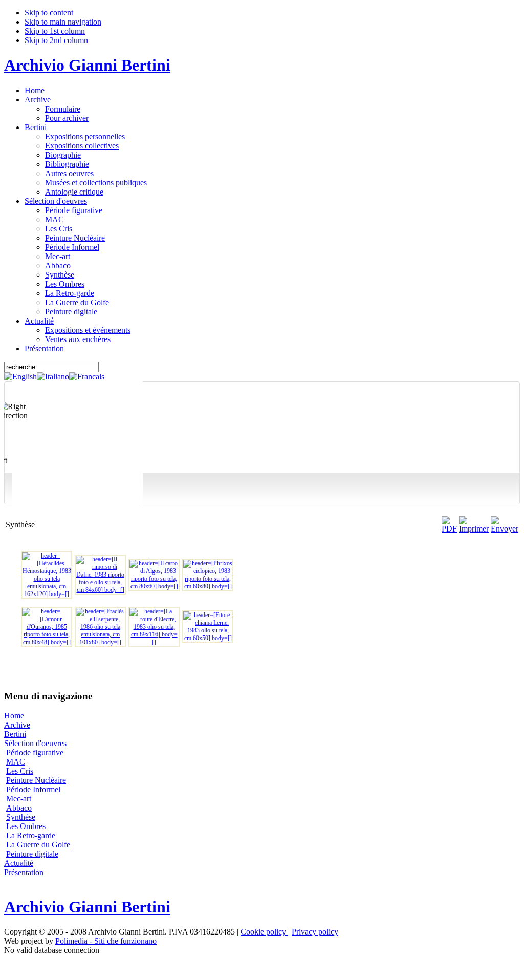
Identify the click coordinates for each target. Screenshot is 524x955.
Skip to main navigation (63, 21)
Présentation (23, 872)
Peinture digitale (32, 854)
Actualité (18, 863)
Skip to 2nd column (56, 40)
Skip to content (49, 12)
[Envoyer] (504, 528)
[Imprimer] (474, 528)
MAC (15, 761)
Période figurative (34, 752)
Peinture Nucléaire (36, 780)
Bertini (15, 734)
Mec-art (18, 798)
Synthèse (20, 817)
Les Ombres (26, 826)
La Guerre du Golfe (38, 844)
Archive (17, 724)
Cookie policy (264, 931)
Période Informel (33, 789)
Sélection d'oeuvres (35, 743)
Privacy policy (315, 931)
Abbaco (19, 807)
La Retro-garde (30, 835)
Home (14, 715)
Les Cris (19, 771)
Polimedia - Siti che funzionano (106, 941)
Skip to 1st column (55, 31)
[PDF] (449, 528)
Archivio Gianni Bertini (87, 65)
